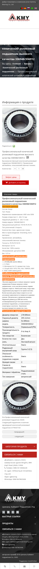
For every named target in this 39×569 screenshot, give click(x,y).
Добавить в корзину (17, 182)
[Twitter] (3, 512)
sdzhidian (33, 561)
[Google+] (13, 512)
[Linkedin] (8, 512)
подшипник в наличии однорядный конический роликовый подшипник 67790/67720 (16, 425)
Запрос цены (11, 177)
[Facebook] (17, 512)
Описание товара (10, 194)
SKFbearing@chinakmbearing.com (21, 542)
